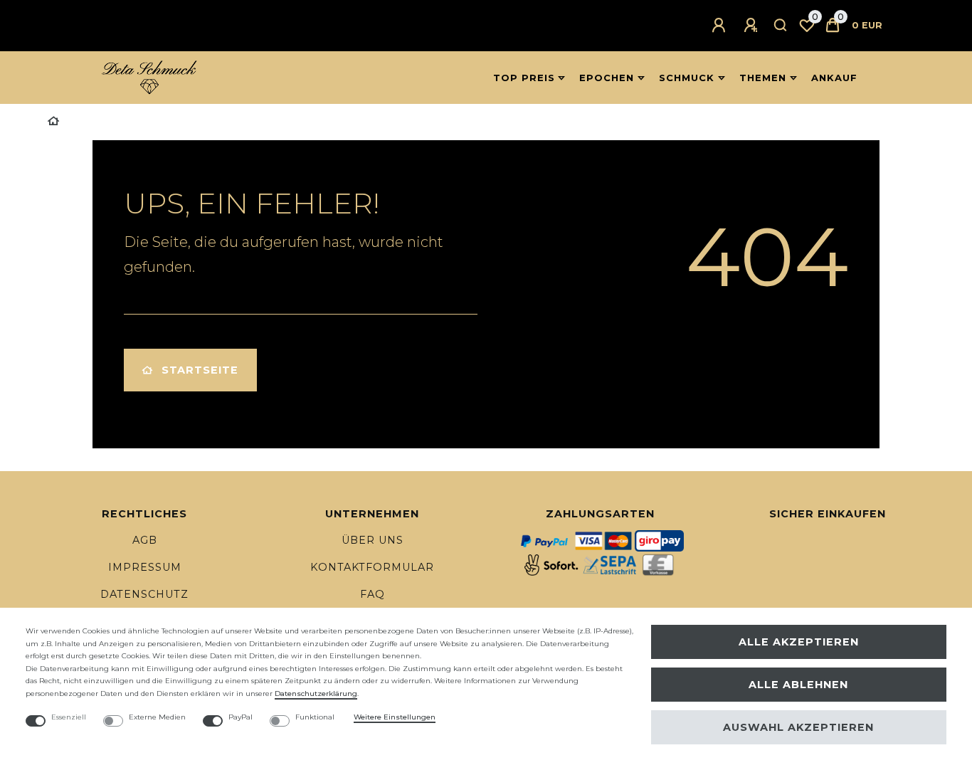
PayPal (240, 717)
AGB (144, 540)
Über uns (372, 540)
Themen (762, 77)
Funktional (314, 717)
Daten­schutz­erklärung (316, 693)
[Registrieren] (753, 26)
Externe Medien (157, 717)
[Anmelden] (721, 26)
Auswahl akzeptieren (798, 727)
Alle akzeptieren (799, 641)
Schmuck (686, 77)
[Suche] (781, 25)
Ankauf (834, 77)
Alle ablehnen (798, 684)
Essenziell (68, 717)
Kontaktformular (372, 567)
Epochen (606, 77)
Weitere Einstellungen (394, 717)
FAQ (372, 594)
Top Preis (524, 77)
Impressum (144, 567)
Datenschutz (144, 594)
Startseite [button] (200, 370)
